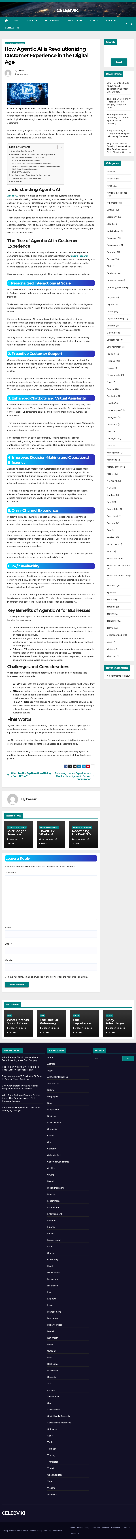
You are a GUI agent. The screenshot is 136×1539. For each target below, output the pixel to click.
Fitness (110, 368)
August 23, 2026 (83, 1028)
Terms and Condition (100, 1527)
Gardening (112, 396)
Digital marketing (115, 318)
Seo (109, 530)
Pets (109, 502)
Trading (110, 613)
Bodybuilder (113, 231)
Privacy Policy (83, 1527)
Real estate (112, 509)
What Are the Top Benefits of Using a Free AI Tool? (31, 774)
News (110, 488)
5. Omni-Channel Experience (27, 169)
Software (111, 585)
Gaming (110, 389)
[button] (127, 24)
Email (8, 943)
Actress (111, 178)
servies (110, 537)
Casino (110, 259)
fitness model (113, 375)
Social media (75, 21)
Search (110, 42)
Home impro (52, 21)
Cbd (109, 266)
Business (32, 21)
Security (111, 523)
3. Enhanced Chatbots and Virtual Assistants (33, 163)
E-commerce (113, 332)
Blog (109, 224)
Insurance (112, 424)
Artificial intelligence (14, 43)
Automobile (113, 202)
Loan (109, 445)
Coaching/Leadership (118, 287)
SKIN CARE (113, 544)
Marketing (112, 459)
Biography (112, 217)
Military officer (114, 466)
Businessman (113, 245)
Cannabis (111, 252)
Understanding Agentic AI (22, 151)
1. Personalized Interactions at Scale (29, 157)
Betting (110, 209)
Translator (112, 620)
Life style (112, 21)
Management (113, 452)
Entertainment (114, 346)
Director (111, 325)
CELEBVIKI (68, 10)
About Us (126, 1527)
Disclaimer (115, 1527)
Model (110, 473)
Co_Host (111, 297)
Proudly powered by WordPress (15, 1530)
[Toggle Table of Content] (58, 147)
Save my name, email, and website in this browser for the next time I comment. (48, 976)
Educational (113, 339)
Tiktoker (111, 606)
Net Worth (112, 481)
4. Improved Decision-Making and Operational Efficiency (38, 166)
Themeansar (56, 1530)
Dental (110, 311)
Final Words (16, 181)
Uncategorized (114, 635)
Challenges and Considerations (26, 178)
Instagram (112, 417)
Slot (109, 551)
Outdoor (111, 495)
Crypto (110, 304)
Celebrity (111, 273)
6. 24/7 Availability (22, 172)
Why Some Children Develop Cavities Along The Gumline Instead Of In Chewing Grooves (21, 1098)
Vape (109, 642)
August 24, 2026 (17, 1028)
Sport (110, 592)
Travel (110, 628)
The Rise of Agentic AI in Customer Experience (33, 154)
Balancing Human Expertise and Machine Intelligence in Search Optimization (73, 776)
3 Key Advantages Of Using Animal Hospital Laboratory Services (118, 133)
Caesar (21, 70)
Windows (111, 656)
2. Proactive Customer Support (27, 160)
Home (72, 1527)
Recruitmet (112, 516)
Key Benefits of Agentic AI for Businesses (30, 175)
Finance (111, 361)
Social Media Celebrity (118, 565)
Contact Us (12, 28)
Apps (109, 185)
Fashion (111, 354)
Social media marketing (119, 575)
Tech (17, 21)
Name (8, 927)
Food (109, 382)
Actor (110, 171)
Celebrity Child (114, 280)
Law (109, 431)
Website (8, 960)
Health (94, 21)
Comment (10, 872)
